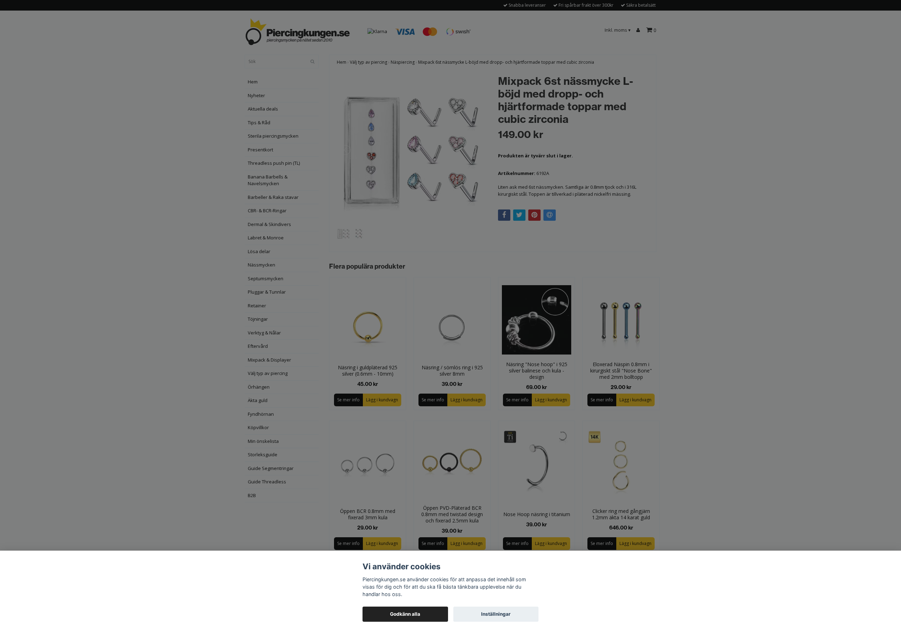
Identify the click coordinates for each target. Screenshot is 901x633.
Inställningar (496, 614)
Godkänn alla (405, 614)
